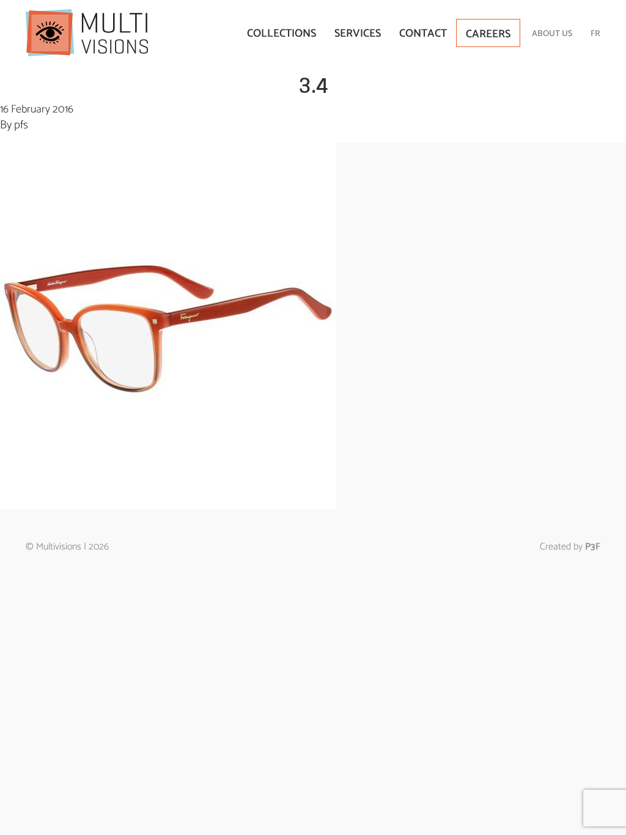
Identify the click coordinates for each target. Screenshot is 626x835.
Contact (423, 33)
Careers (488, 34)
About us (552, 34)
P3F (592, 547)
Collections (281, 33)
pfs (21, 125)
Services (357, 33)
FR (595, 34)
